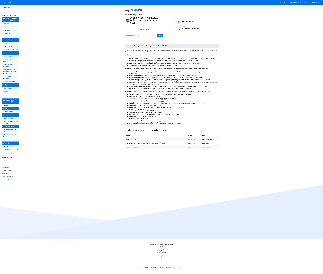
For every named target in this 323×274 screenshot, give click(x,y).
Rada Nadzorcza (8, 46)
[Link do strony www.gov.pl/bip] (128, 10)
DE (287, 2)
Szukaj (160, 36)
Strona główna (7, 2)
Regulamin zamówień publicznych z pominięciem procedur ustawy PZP (10, 71)
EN (284, 2)
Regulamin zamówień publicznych (9, 65)
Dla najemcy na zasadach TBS (10, 130)
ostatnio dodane (144, 29)
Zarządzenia (7, 105)
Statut (5, 27)
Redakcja (4, 160)
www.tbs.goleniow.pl (161, 256)
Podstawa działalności (9, 30)
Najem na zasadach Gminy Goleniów (10, 122)
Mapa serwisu (5, 164)
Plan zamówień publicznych (7, 77)
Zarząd (5, 43)
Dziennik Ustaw (6, 7)
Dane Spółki (7, 23)
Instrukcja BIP (306, 2)
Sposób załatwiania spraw (11, 36)
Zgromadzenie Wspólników (11, 49)
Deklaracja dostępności (10, 146)
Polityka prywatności (7, 176)
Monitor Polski (6, 11)
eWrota (184, 26)
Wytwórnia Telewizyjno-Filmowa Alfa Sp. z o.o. (173, 269)
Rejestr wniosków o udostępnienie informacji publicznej (9, 89)
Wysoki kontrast (315, 2)
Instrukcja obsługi (6, 170)
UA (281, 2)
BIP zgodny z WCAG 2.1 (172, 267)
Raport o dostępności (9, 153)
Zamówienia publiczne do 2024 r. (10, 60)
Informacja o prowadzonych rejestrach (9, 96)
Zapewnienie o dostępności (11, 149)
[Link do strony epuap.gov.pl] (136, 10)
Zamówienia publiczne (9, 56)
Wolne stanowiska (8, 111)
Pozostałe (6, 139)
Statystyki (5, 173)
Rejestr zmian (5, 167)
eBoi (183, 19)
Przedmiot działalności (9, 33)
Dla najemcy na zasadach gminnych (10, 135)
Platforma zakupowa (9, 81)
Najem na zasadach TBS (10, 118)
